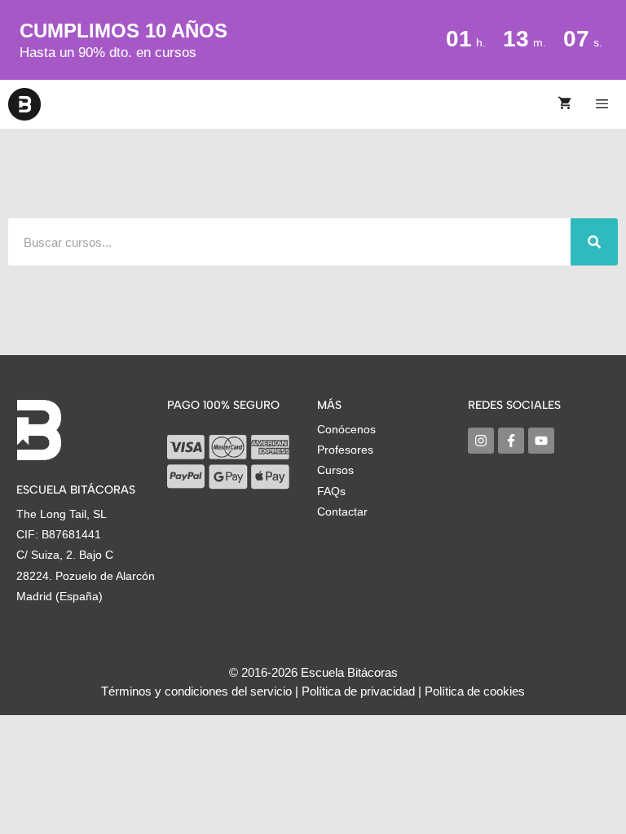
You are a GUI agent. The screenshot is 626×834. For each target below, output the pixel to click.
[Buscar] (594, 242)
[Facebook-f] (511, 441)
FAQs (331, 491)
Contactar (342, 511)
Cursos (335, 469)
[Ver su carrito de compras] (564, 104)
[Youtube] (541, 441)
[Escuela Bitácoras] (24, 104)
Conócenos (346, 429)
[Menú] (604, 104)
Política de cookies (475, 691)
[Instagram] (481, 441)
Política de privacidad (358, 691)
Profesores (345, 449)
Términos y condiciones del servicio (196, 691)
